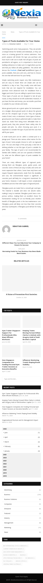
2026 (4, 429)
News (12, 32)
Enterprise (22, 509)
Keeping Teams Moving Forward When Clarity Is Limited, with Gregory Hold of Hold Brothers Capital (31, 334)
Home (4, 32)
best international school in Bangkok (15, 546)
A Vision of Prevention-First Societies (21, 294)
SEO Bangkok (30, 558)
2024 (4, 458)
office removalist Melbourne (12, 558)
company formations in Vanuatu (13, 549)
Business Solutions (22, 499)
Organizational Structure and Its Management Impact (20, 420)
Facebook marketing (10, 555)
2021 (4, 467)
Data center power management (13, 552)
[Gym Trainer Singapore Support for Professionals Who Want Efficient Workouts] (11, 322)
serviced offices (21, 561)
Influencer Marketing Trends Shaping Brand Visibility (31, 362)
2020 (4, 470)
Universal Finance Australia (12, 564)
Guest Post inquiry (21, 2)
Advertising (22, 490)
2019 (4, 473)
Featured (22, 513)
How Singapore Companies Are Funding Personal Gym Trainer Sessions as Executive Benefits (10, 364)
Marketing (22, 528)
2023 (4, 461)
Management (22, 523)
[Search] (41, 25)
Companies (22, 504)
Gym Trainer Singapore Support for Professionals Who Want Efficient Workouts (11, 334)
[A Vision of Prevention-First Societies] (21, 278)
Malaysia (23, 555)
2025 (4, 455)
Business (22, 495)
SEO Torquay (7, 561)
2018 (4, 476)
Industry (22, 518)
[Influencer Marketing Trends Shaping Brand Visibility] (32, 351)
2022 (4, 464)
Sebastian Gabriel (15, 44)
